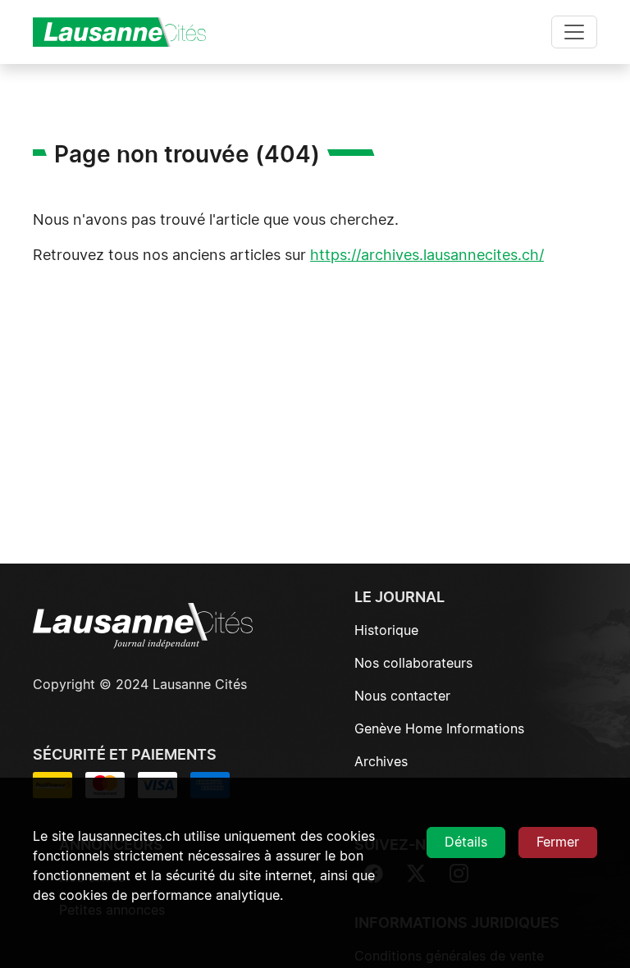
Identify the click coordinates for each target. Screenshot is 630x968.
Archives (381, 762)
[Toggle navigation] (574, 32)
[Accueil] (126, 32)
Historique (386, 630)
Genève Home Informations (439, 729)
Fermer (557, 842)
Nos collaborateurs (413, 663)
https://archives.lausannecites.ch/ (427, 256)
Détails (466, 842)
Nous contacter (402, 696)
